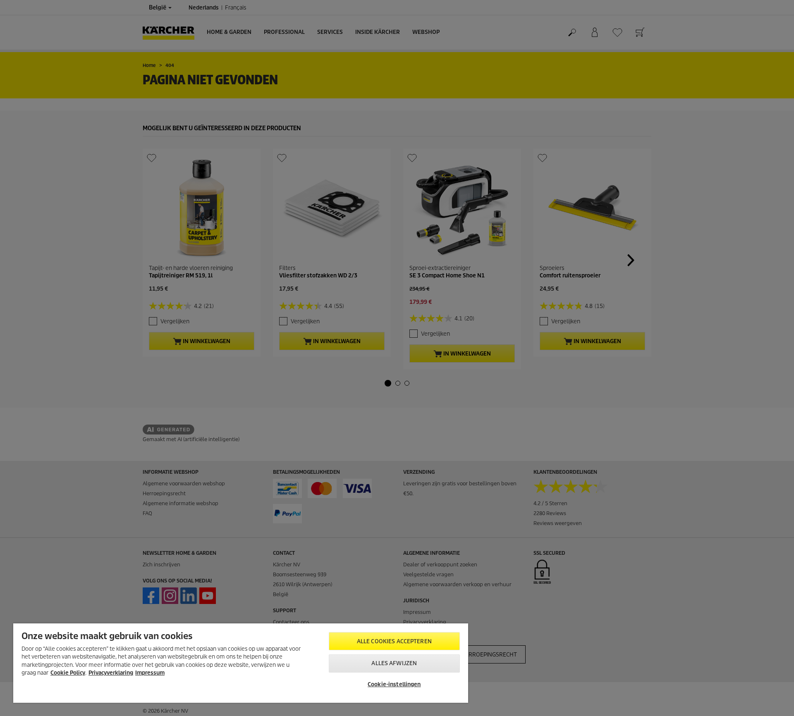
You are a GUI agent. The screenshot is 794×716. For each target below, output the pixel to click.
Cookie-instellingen (394, 684)
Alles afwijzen (394, 663)
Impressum (150, 672)
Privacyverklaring (110, 672)
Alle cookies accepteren (394, 641)
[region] (240, 663)
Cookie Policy (67, 672)
